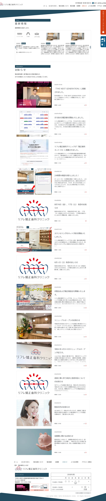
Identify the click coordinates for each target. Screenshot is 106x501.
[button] (103, 41)
